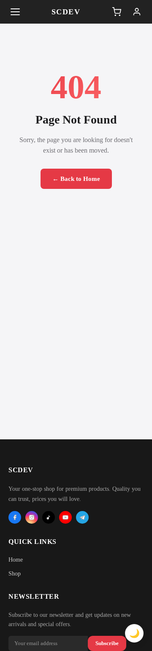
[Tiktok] (48, 517)
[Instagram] (31, 517)
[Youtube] (65, 517)
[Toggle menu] (15, 11)
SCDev (66, 12)
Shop (14, 573)
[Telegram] (82, 517)
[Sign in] (136, 11)
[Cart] (116, 11)
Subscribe (107, 643)
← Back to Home (76, 178)
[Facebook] (14, 517)
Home (15, 560)
